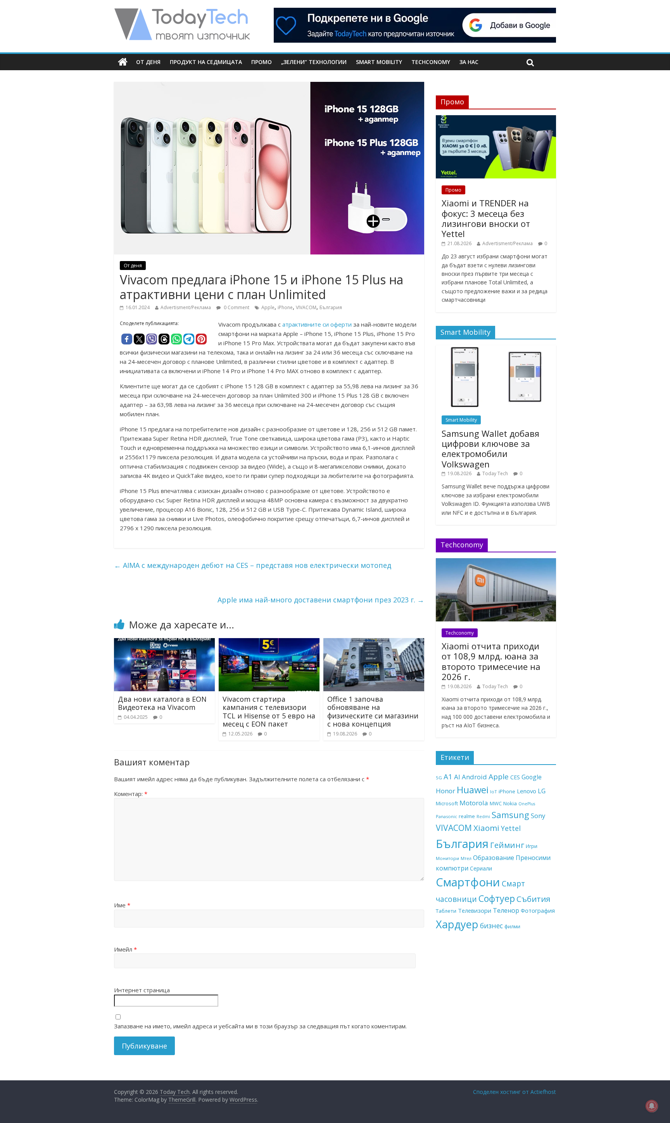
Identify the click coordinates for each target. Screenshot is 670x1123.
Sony (538, 815)
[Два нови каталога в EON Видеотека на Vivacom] (164, 643)
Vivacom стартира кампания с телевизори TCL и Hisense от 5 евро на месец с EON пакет (269, 711)
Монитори (447, 858)
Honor (445, 790)
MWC (496, 803)
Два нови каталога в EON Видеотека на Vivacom (162, 703)
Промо (261, 62)
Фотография (538, 910)
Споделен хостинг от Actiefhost (514, 1091)
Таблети (446, 910)
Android (474, 776)
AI (457, 776)
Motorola (473, 802)
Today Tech (495, 473)
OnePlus (526, 803)
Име (122, 905)
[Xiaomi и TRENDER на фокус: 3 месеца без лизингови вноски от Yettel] (496, 119)
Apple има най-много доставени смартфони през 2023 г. (321, 599)
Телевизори (474, 910)
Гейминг (507, 844)
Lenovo (526, 791)
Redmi (483, 816)
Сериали (481, 868)
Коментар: (130, 794)
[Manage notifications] (652, 1106)
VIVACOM (306, 307)
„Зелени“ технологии (314, 62)
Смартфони (468, 882)
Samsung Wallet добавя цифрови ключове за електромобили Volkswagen (490, 448)
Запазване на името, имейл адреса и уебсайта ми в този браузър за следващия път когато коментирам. (260, 1026)
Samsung (510, 814)
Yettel (511, 828)
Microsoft (447, 803)
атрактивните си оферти (317, 324)
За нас (468, 62)
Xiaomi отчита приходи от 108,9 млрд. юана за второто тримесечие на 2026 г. (491, 661)
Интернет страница (142, 990)
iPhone (285, 307)
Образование (493, 857)
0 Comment (236, 307)
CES (515, 777)
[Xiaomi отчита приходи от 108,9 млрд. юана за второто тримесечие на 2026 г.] (496, 562)
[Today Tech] (182, 12)
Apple (268, 307)
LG (542, 791)
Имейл (125, 949)
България (330, 307)
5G (439, 777)
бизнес (491, 925)
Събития (533, 898)
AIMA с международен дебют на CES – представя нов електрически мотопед (252, 565)
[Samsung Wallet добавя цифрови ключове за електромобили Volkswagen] (496, 349)
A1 (448, 776)
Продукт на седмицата (206, 62)
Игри (531, 846)
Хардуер (457, 924)
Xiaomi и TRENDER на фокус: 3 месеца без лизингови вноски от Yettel (486, 218)
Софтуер (496, 898)
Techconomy (430, 62)
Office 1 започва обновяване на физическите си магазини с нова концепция (372, 711)
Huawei (473, 789)
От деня (148, 62)
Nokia (510, 803)
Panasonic (446, 816)
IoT (493, 791)
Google (531, 777)
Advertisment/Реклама (186, 307)
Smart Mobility (379, 62)
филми (512, 926)
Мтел (466, 858)
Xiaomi (486, 827)
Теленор (506, 910)
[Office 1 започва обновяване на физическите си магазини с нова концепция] (373, 643)
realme (467, 816)
